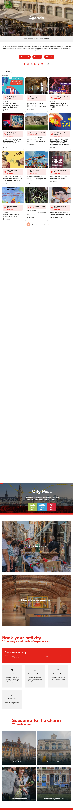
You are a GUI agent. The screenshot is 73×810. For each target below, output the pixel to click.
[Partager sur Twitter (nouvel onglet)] (28, 64)
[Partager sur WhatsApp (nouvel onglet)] (35, 64)
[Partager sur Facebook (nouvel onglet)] (24, 64)
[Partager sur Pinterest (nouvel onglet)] (39, 64)
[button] (47, 64)
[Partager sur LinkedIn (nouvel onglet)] (32, 64)
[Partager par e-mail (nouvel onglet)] (42, 64)
